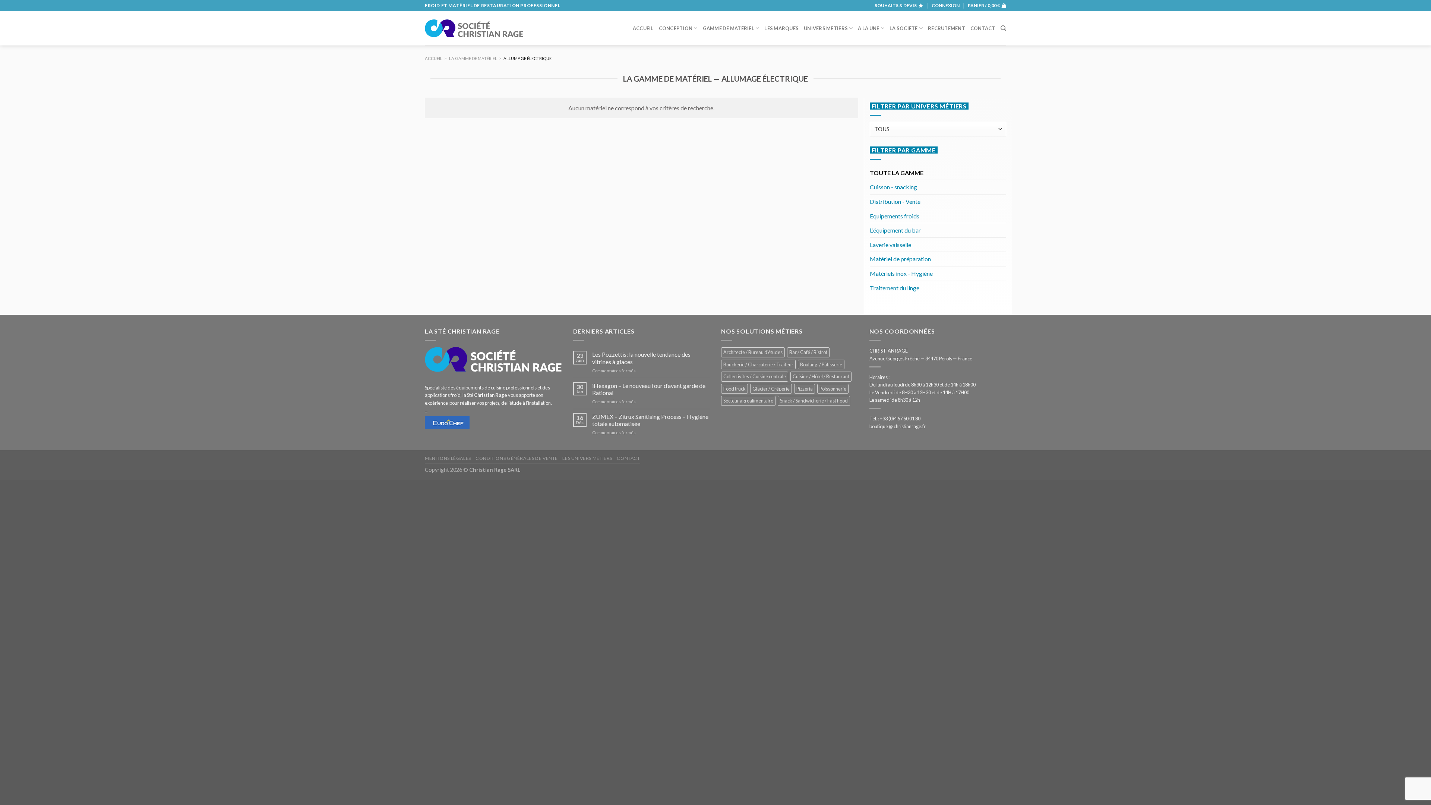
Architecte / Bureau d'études (753, 352)
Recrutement (946, 28)
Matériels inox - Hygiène (901, 273)
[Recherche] (1003, 28)
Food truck (734, 389)
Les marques (781, 28)
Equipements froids (894, 216)
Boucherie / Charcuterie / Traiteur (758, 364)
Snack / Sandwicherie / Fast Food (814, 401)
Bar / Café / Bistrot (808, 352)
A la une (868, 28)
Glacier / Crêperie (771, 389)
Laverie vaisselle (890, 244)
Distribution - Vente (895, 201)
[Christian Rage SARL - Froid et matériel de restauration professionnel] (474, 28)
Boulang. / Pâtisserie (821, 364)
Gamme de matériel (728, 28)
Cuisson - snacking (893, 186)
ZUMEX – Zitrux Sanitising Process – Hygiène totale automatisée (650, 420)
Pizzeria (804, 389)
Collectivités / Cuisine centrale (754, 376)
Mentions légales (448, 458)
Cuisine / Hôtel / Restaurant (821, 376)
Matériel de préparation (900, 258)
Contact (982, 28)
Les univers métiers (587, 458)
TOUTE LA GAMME (896, 172)
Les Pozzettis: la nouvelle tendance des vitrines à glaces (641, 358)
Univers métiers (826, 28)
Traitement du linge (894, 287)
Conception (676, 28)
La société (904, 28)
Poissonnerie (832, 389)
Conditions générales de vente (517, 458)
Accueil (643, 28)
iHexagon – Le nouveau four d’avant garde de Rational (648, 389)
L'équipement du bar (895, 230)
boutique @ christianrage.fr (897, 426)
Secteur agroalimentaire (748, 401)
